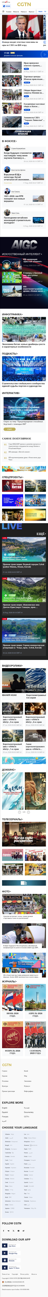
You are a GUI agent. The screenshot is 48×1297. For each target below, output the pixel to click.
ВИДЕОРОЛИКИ (12, 665)
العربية (4, 1122)
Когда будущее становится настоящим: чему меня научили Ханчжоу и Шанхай (17, 155)
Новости (16, 12)
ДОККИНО (8, 770)
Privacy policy (24, 1275)
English (4, 1109)
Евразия (4, 1077)
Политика (5, 1082)
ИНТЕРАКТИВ (10, 392)
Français (5, 1118)
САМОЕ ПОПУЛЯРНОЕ (16, 438)
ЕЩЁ (41, 534)
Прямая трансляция (8, 1092)
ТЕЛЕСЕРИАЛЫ (12, 820)
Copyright (15, 1275)
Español (5, 1113)
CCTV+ (26, 1118)
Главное (8, 12)
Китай (26, 1072)
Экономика (27, 1082)
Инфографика (28, 1092)
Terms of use (6, 1275)
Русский (26, 1109)
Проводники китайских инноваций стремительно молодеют (17, 220)
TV (45, 11)
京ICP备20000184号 (24, 1279)
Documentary (28, 1113)
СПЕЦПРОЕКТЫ (12, 477)
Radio (40, 11)
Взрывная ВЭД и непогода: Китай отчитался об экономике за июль (16, 177)
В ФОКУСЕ (8, 141)
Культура (5, 1087)
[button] (18, 37)
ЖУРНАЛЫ (9, 982)
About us (34, 1275)
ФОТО (6, 892)
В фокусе (24, 12)
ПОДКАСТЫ (9, 353)
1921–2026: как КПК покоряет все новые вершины (14, 198)
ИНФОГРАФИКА (12, 314)
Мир (25, 1077)
